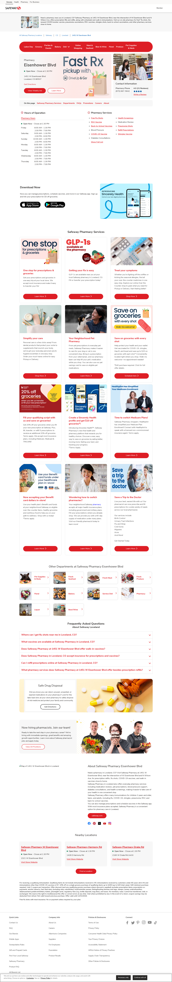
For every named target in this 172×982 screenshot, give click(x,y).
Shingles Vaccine (125, 134)
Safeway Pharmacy (16, 961)
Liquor (41, 610)
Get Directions (30, 84)
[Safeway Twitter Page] (133, 923)
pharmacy (97, 504)
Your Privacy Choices (96, 939)
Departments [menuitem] (69, 103)
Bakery (75, 594)
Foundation (53, 950)
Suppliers (52, 939)
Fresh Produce (143, 578)
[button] (160, 8)
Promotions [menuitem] (88, 103)
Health (16, 2)
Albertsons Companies (57, 934)
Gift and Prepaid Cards (18, 950)
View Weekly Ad (35, 90)
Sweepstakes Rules (16, 945)
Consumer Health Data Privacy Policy (102, 934)
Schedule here (137, 375)
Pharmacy (24, 2)
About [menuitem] (106, 103)
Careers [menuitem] (98, 103)
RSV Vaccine (96, 122)
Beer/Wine (75, 610)
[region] (86, 978)
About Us (52, 922)
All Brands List (14, 972)
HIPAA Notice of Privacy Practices (101, 950)
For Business (34, 2)
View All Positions (35, 746)
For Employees (54, 945)
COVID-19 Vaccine (99, 134)
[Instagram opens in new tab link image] (143, 923)
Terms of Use (93, 922)
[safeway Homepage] (12, 8)
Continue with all (140, 977)
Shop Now (137, 296)
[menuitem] (28, 47)
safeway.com (99, 815)
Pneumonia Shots (125, 126)
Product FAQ (14, 967)
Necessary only (123, 977)
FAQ (11, 928)
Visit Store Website (29, 862)
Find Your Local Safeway (18, 956)
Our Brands (13, 934)
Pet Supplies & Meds (41, 578)
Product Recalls (55, 956)
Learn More (56, 90)
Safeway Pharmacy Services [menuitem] (49, 103)
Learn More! (46, 548)
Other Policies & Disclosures (99, 961)
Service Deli (109, 594)
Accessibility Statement (97, 945)
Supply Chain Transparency (99, 956)
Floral (41, 594)
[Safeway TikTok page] (155, 923)
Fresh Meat (109, 578)
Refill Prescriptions (126, 130)
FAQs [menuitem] (79, 103)
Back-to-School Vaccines (101, 126)
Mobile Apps (14, 939)
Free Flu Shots (97, 118)
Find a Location (88, 871)
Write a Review (140, 94)
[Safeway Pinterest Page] (138, 923)
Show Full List (97, 142)
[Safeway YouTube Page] (149, 923)
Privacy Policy (93, 928)
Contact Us (13, 922)
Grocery (9, 2)
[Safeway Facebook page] (128, 923)
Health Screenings (125, 118)
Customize (30, 978)
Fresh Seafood (75, 578)
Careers (52, 928)
